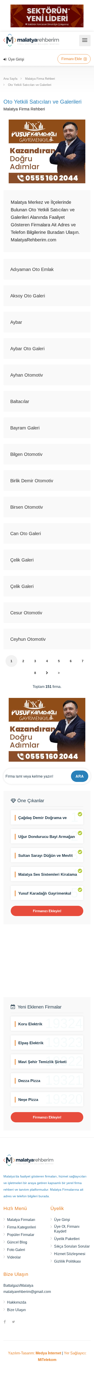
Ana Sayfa (10, 78)
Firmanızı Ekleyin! (47, 911)
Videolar (14, 1257)
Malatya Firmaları (21, 1220)
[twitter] (13, 1322)
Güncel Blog (17, 1242)
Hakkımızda (16, 1302)
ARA (80, 776)
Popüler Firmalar (20, 1235)
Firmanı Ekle (72, 59)
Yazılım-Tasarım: (34, 1353)
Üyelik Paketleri (67, 1239)
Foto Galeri (16, 1250)
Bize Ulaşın (16, 1310)
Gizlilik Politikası (67, 1261)
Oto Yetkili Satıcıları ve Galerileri (29, 85)
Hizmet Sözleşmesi (69, 1254)
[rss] (22, 1322)
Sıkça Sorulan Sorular (72, 1246)
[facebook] (4, 1322)
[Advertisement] (47, 961)
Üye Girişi (15, 59)
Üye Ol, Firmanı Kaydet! (66, 1229)
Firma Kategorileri (21, 1227)
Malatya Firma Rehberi (40, 78)
